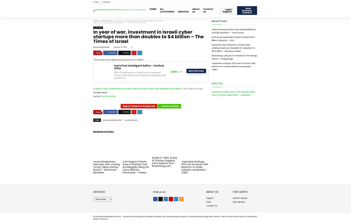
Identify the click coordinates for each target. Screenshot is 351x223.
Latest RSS (106, 20)
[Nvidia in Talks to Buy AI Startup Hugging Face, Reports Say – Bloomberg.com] (165, 140)
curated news (131, 120)
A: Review (106, 2)
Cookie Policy (251, 216)
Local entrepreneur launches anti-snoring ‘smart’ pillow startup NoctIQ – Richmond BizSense (106, 167)
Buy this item (196, 70)
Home (96, 20)
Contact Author (170, 106)
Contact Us (208, 10)
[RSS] (181, 199)
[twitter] (160, 199)
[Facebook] (155, 199)
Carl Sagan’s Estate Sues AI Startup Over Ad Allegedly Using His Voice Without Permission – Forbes (136, 167)
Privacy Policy (238, 216)
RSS (221, 83)
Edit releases (239, 202)
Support (210, 198)
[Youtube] (171, 199)
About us (196, 10)
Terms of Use (226, 216)
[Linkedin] (176, 199)
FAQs (208, 202)
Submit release (240, 198)
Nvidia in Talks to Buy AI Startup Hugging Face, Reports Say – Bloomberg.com (164, 162)
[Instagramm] (166, 199)
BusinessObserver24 (101, 47)
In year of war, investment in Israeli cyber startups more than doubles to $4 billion (137, 88)
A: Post (96, 2)
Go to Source (109, 96)
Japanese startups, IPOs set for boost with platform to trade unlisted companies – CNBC (194, 167)
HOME (153, 9)
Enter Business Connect (247, 10)
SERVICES (183, 11)
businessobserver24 (112, 120)
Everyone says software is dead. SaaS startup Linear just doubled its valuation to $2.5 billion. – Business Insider (233, 48)
